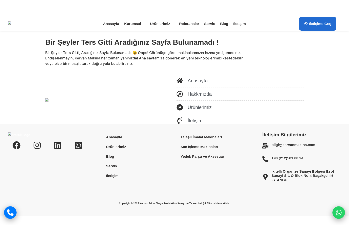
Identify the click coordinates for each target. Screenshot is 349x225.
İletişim (239, 24)
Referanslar (189, 24)
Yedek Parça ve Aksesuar (202, 156)
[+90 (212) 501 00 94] (61, 8)
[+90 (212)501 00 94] (265, 159)
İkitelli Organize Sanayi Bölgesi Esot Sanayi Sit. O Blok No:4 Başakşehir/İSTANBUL (302, 175)
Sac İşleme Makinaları (199, 147)
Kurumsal (132, 24)
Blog (224, 24)
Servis (209, 24)
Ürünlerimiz (160, 24)
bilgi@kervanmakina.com (35, 8)
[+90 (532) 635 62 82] (105, 8)
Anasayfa (111, 24)
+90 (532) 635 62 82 (127, 8)
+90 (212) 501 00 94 (83, 8)
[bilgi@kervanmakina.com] (10, 8)
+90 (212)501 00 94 (287, 158)
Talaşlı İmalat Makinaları (201, 137)
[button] (134, 24)
